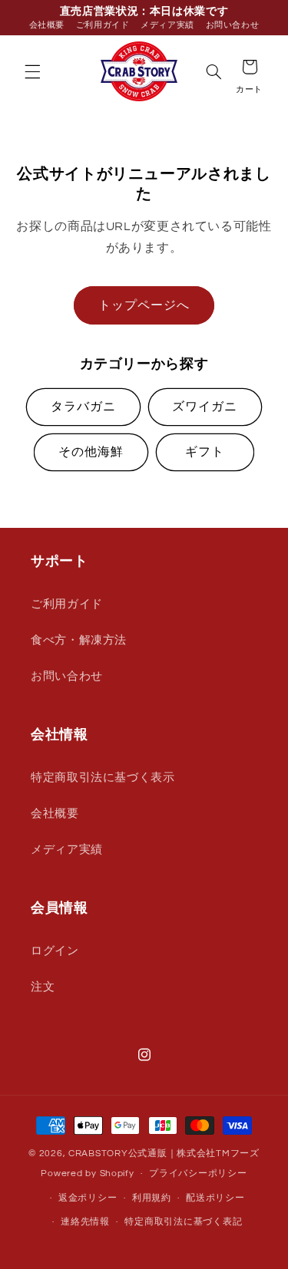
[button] (32, 71)
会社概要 (47, 25)
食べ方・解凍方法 (79, 640)
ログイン (55, 951)
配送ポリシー (215, 1198)
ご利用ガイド (103, 25)
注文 (43, 987)
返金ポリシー (87, 1198)
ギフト (204, 452)
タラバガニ (83, 406)
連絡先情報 (85, 1222)
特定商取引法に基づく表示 (103, 777)
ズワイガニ (204, 406)
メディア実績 (167, 25)
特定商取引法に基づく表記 (183, 1222)
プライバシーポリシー (198, 1173)
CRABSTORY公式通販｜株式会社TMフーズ (164, 1153)
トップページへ (144, 305)
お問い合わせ (233, 25)
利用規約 (151, 1198)
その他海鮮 (91, 452)
